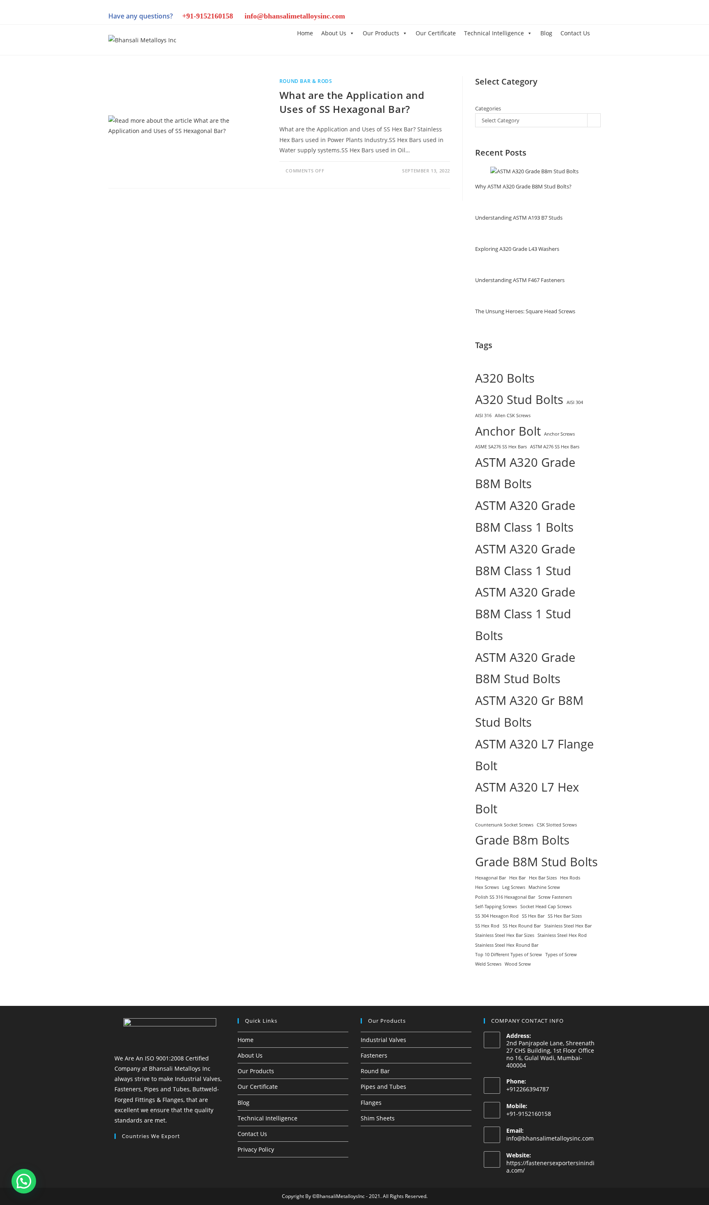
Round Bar (375, 1071)
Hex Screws (487, 887)
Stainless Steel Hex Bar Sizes (504, 935)
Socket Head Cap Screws (546, 906)
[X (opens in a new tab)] (498, 17)
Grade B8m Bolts (522, 840)
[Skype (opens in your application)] (568, 17)
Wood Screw (518, 964)
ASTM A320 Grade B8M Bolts (525, 473)
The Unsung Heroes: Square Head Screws (525, 311)
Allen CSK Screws (513, 415)
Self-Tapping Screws (496, 906)
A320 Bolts (505, 378)
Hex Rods (570, 878)
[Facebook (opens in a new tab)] (512, 17)
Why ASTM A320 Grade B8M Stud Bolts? (523, 186)
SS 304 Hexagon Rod (497, 916)
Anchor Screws (559, 434)
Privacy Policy (256, 1149)
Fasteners (374, 1055)
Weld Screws (488, 964)
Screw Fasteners (555, 897)
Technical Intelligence (494, 33)
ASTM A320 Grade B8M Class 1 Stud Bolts (525, 614)
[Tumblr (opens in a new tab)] (554, 17)
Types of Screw (561, 954)
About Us (333, 33)
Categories (488, 108)
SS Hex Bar (533, 916)
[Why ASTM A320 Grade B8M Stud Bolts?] (534, 172)
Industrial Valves (383, 1040)
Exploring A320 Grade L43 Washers (517, 248)
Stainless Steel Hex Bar (568, 926)
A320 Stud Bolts (519, 399)
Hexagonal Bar (490, 878)
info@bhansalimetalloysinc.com (295, 16)
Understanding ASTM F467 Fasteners (520, 280)
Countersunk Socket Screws (504, 825)
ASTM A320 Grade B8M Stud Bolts (525, 668)
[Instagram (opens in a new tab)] (526, 17)
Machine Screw (544, 887)
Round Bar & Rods (305, 81)
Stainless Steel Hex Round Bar (506, 945)
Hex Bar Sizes (543, 878)
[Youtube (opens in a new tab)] (582, 17)
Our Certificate (436, 33)
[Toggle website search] (600, 33)
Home (305, 33)
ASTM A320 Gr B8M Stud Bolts (529, 711)
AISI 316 (483, 415)
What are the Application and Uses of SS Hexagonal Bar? (352, 102)
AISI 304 (575, 402)
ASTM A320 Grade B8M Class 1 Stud (525, 560)
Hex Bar (517, 878)
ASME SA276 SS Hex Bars (501, 447)
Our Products (381, 33)
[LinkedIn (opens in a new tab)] (540, 17)
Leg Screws (513, 887)
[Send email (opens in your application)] (595, 17)
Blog (546, 33)
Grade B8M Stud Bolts (536, 862)
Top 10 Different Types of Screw (508, 954)
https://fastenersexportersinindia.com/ (550, 1166)
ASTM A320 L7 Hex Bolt (527, 798)
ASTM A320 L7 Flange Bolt (534, 755)
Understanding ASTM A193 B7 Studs (519, 217)
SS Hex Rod (487, 926)
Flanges (371, 1102)
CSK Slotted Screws (557, 825)
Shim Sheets (378, 1118)
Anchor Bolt (508, 431)
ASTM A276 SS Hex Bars (554, 447)
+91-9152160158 (207, 16)
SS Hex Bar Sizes (565, 916)
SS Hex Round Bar (522, 926)
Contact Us (575, 33)
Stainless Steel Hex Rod (562, 935)
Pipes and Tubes (383, 1086)
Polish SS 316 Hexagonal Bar (505, 897)
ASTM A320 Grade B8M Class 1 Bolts (525, 516)
